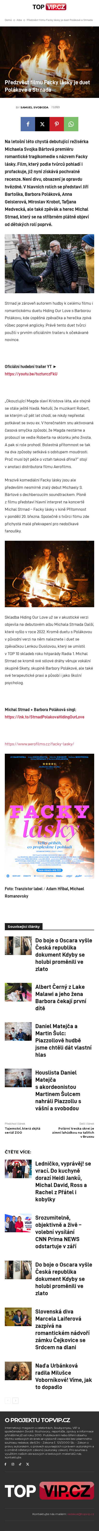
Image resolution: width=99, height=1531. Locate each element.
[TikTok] (20, 1464)
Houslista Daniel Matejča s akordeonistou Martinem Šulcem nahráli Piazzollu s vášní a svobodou (58, 1090)
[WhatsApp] (71, 124)
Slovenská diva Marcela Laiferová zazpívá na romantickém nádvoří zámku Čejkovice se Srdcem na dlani (62, 1329)
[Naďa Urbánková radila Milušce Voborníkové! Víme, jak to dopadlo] (18, 1371)
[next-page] (15, 1401)
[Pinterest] (57, 124)
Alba (19, 20)
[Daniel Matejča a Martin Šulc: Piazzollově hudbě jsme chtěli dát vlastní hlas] (18, 1031)
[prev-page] (8, 1401)
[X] (42, 124)
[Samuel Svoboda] (10, 107)
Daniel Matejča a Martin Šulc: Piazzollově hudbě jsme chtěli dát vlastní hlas (63, 1040)
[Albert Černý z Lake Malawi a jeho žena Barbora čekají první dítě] (18, 992)
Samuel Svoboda (34, 107)
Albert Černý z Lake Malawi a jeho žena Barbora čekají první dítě (60, 997)
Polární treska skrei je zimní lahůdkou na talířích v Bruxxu (73, 1132)
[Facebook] (28, 124)
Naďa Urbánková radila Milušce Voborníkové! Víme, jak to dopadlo (63, 1375)
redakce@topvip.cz (81, 1514)
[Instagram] (12, 1464)
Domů (8, 20)
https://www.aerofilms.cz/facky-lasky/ (39, 743)
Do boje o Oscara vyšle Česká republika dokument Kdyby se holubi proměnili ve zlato (63, 954)
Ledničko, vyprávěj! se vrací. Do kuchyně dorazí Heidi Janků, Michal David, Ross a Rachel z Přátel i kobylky (63, 1181)
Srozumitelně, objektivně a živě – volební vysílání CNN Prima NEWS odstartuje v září (58, 1231)
